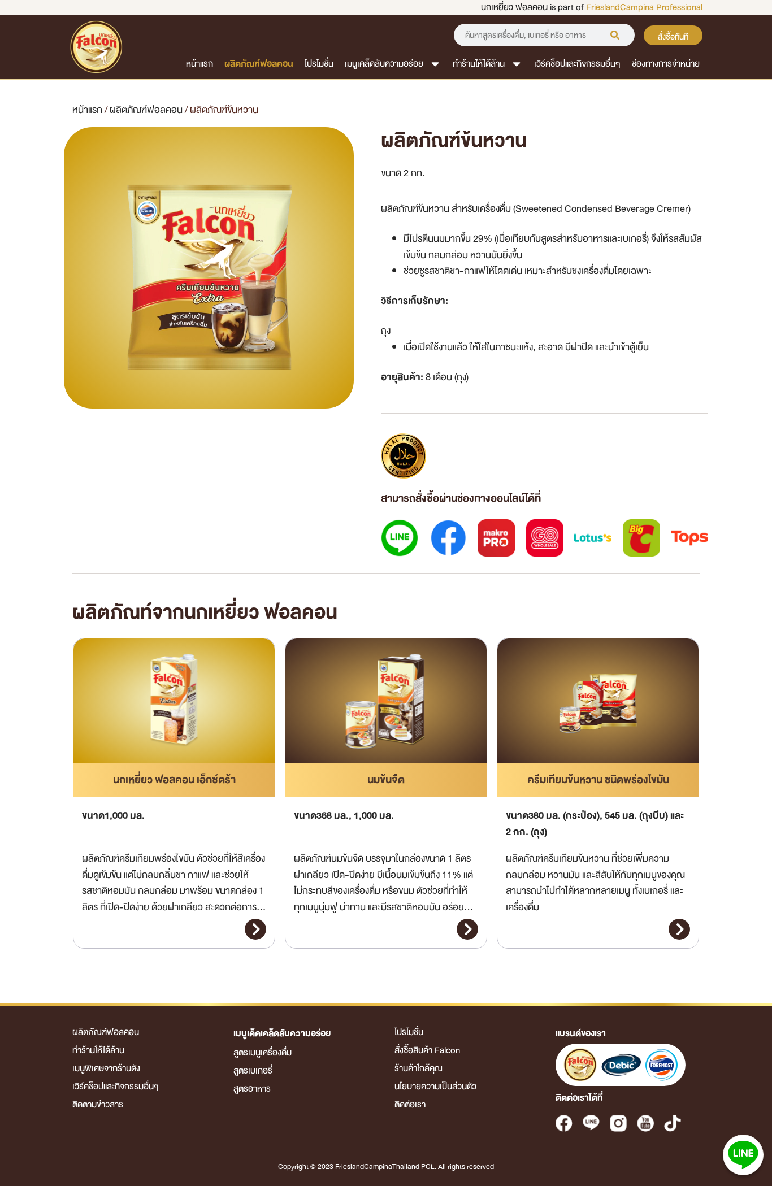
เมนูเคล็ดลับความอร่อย (384, 64)
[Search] (615, 35)
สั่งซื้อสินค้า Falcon (427, 1050)
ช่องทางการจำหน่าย (666, 64)
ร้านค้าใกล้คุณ (418, 1068)
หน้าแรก (199, 64)
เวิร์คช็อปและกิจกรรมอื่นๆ (577, 64)
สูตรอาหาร (252, 1088)
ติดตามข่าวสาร (97, 1104)
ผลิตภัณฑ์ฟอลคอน (258, 64)
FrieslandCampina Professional (644, 7)
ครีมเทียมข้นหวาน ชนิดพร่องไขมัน (598, 780)
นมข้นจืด (386, 780)
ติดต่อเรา (410, 1104)
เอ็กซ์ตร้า (174, 780)
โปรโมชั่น (319, 64)
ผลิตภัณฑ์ (146, 110)
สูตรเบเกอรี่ (252, 1070)
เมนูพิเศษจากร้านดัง (106, 1068)
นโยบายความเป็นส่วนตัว (435, 1086)
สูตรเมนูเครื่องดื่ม (262, 1052)
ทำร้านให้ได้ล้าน (479, 64)
